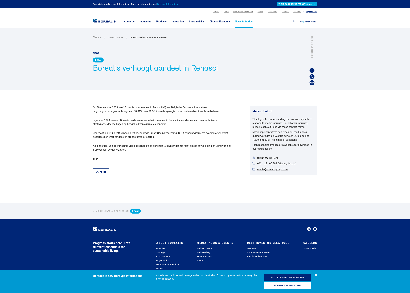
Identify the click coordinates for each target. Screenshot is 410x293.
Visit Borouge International (287, 277)
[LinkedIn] (309, 229)
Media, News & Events (215, 242)
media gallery (264, 148)
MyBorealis (310, 21)
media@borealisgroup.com (272, 169)
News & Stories (116, 37)
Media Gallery (203, 252)
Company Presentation (258, 252)
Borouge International (168, 4)
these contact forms (293, 126)
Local (98, 60)
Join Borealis (309, 248)
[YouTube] (315, 229)
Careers (310, 242)
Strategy (160, 252)
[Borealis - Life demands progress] (100, 21)
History (160, 268)
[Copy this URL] (312, 82)
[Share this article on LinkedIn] (312, 70)
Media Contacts (204, 248)
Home (98, 37)
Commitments (163, 256)
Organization (162, 260)
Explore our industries (288, 286)
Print (103, 172)
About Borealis (169, 242)
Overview (160, 248)
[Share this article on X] (312, 76)
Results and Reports (257, 256)
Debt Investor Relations (167, 264)
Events (200, 260)
